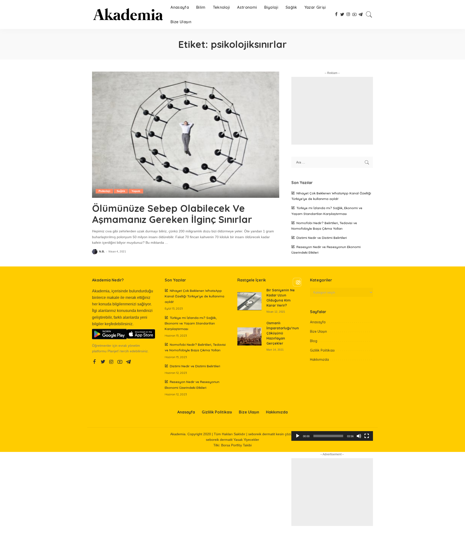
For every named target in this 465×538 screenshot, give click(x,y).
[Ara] (369, 14)
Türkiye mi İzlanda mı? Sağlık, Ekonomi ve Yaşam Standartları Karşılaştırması (191, 323)
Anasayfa (318, 322)
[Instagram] (332, 282)
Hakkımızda (319, 359)
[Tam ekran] (366, 436)
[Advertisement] (332, 111)
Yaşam (136, 191)
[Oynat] (297, 436)
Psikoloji (104, 191)
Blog (313, 341)
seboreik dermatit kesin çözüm (271, 434)
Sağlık (121, 191)
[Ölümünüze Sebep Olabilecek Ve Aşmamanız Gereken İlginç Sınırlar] (185, 135)
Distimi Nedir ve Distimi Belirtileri (321, 238)
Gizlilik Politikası (322, 350)
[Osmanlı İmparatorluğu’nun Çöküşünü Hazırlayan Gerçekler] (249, 336)
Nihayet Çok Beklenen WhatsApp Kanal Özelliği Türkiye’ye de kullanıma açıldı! (194, 296)
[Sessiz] (358, 436)
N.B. (102, 251)
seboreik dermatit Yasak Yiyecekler (232, 440)
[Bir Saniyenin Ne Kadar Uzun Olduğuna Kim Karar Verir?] (249, 301)
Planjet (113, 351)
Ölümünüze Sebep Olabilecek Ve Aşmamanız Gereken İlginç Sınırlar (172, 213)
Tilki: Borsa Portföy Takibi (232, 445)
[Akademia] (127, 14)
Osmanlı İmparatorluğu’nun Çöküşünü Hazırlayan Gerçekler (282, 333)
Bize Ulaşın (318, 331)
